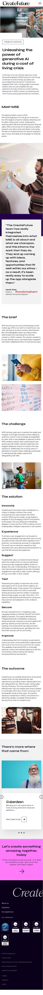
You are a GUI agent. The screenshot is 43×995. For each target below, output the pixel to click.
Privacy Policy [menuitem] (6, 958)
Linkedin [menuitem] (4, 976)
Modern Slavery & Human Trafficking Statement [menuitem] (17, 962)
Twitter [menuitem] (4, 984)
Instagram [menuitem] (5, 980)
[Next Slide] (41, 797)
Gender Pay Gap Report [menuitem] (9, 970)
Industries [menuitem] (5, 908)
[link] (16, 3)
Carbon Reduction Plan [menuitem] (9, 966)
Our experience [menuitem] (7, 912)
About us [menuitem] (5, 903)
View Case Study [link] (13, 819)
